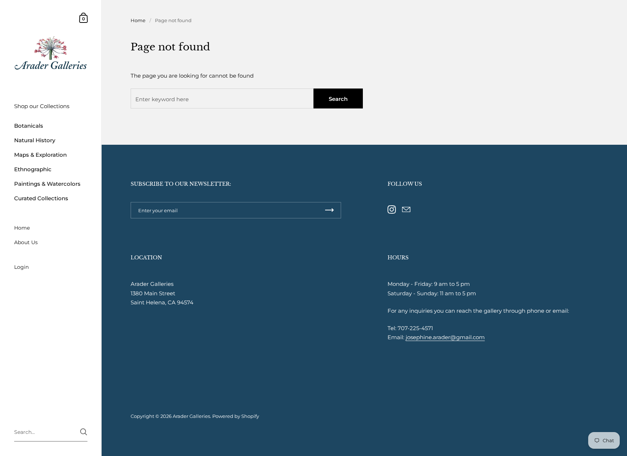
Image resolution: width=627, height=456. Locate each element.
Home (138, 20)
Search (338, 98)
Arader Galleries (191, 416)
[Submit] (83, 432)
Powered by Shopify (235, 416)
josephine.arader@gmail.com (445, 337)
